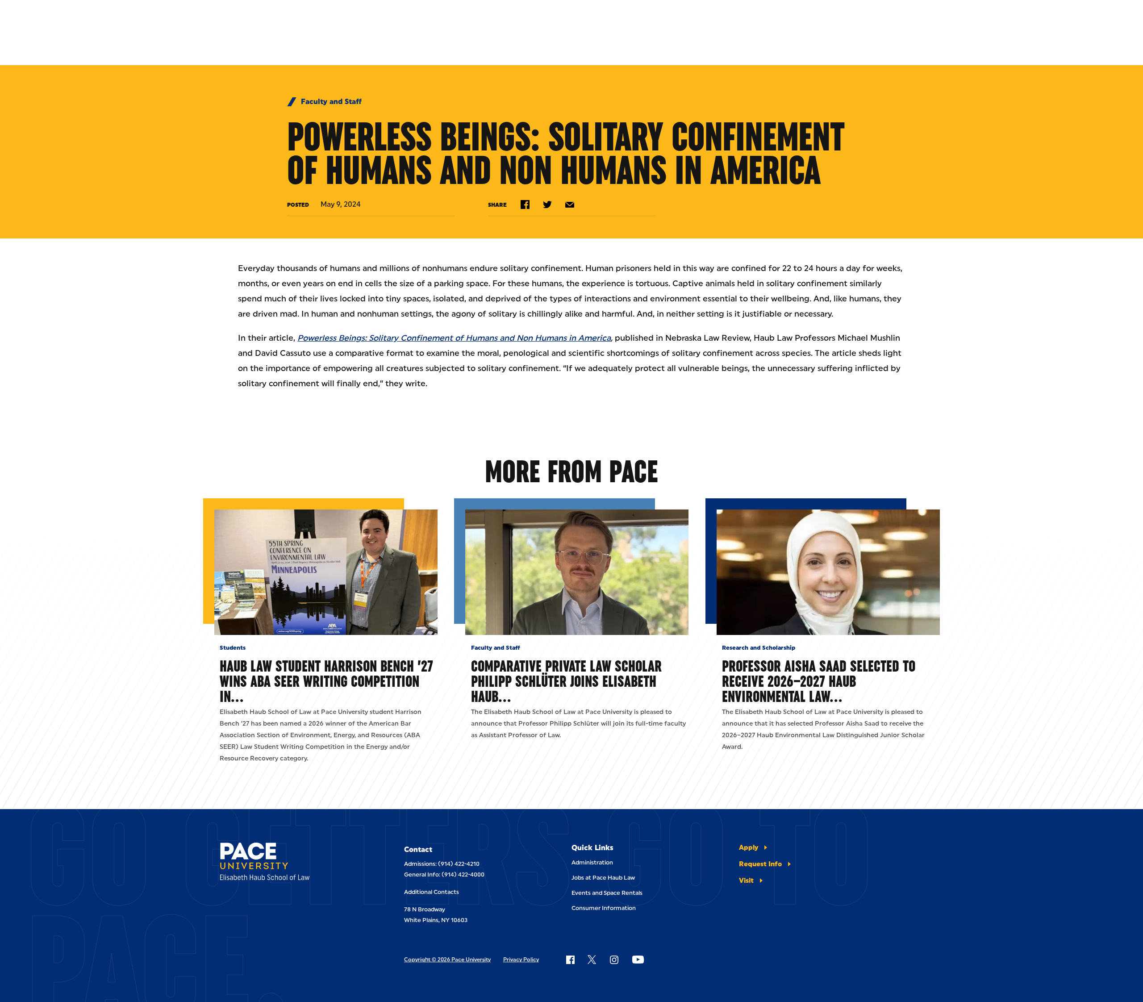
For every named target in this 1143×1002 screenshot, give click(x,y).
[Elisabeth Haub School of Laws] (287, 863)
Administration (592, 862)
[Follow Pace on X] (592, 959)
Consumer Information (604, 908)
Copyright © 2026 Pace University (447, 959)
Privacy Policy (521, 959)
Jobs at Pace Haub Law (603, 877)
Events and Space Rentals (607, 892)
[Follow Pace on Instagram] (614, 959)
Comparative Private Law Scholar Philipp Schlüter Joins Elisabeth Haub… (566, 681)
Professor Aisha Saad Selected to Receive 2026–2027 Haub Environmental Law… (818, 681)
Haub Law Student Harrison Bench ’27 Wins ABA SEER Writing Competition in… (326, 681)
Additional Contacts (431, 892)
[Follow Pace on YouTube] (638, 959)
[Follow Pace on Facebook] (570, 959)
